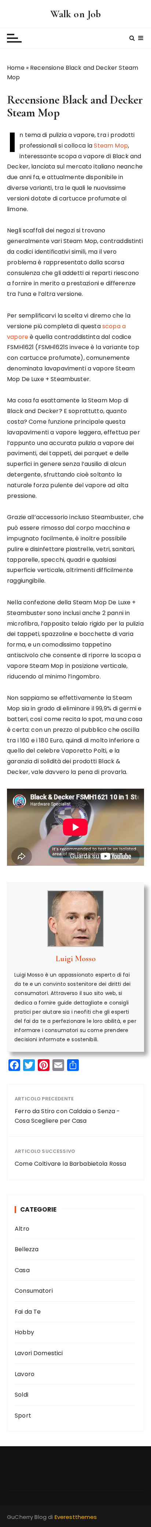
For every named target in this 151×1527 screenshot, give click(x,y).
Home (16, 68)
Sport (23, 1415)
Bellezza (26, 1249)
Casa (22, 1270)
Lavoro (24, 1374)
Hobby (24, 1332)
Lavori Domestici (39, 1353)
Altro (22, 1228)
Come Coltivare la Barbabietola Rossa (70, 1163)
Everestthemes (76, 1517)
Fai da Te (28, 1311)
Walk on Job (75, 14)
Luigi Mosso (76, 958)
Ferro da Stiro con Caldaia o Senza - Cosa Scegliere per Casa (67, 1116)
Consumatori (34, 1291)
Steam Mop (111, 145)
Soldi (21, 1394)
